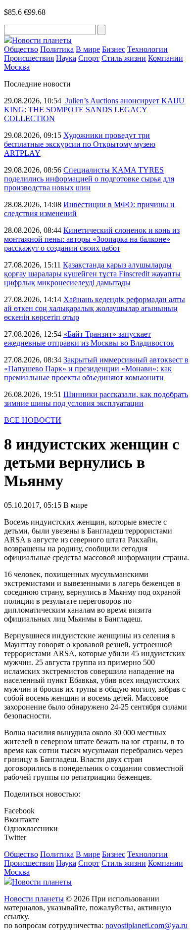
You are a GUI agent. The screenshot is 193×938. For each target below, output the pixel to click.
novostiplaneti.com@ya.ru (146, 925)
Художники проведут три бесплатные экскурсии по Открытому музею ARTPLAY (79, 144)
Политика (57, 49)
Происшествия (29, 58)
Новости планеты (34, 898)
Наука (66, 58)
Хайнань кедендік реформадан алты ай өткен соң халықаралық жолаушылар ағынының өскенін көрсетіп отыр (94, 308)
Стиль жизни (123, 58)
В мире (88, 49)
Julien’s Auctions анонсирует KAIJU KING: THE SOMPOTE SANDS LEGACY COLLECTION (94, 109)
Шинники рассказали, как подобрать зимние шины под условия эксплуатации (96, 398)
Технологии (147, 49)
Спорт (88, 58)
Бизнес (113, 49)
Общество (21, 49)
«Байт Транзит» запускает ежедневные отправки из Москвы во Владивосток (89, 338)
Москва (17, 67)
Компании (165, 58)
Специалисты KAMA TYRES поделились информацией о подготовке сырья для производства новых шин (89, 179)
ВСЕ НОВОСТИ (32, 420)
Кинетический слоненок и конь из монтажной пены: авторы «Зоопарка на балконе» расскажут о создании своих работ (92, 239)
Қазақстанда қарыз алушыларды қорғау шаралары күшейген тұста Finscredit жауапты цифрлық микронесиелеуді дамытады (92, 274)
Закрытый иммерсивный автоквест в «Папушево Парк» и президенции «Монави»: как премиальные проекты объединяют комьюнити (96, 369)
